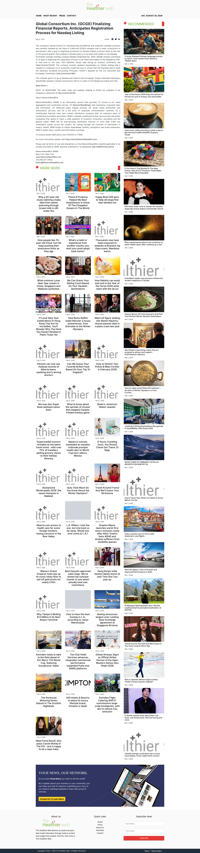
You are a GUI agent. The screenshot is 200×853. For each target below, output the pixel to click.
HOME (39, 15)
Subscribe (144, 838)
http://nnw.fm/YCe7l (45, 65)
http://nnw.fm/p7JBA (66, 73)
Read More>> (42, 85)
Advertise (100, 830)
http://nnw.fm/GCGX (66, 93)
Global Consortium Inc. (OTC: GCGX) (86, 57)
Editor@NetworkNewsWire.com (49, 162)
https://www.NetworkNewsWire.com (81, 139)
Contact (100, 833)
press (62, 15)
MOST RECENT (50, 15)
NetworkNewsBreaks (82, 105)
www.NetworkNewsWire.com (48, 157)
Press (100, 825)
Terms (147, 851)
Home (100, 822)
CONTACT (71, 15)
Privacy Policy (157, 851)
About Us (100, 828)
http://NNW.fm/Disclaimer (103, 147)
